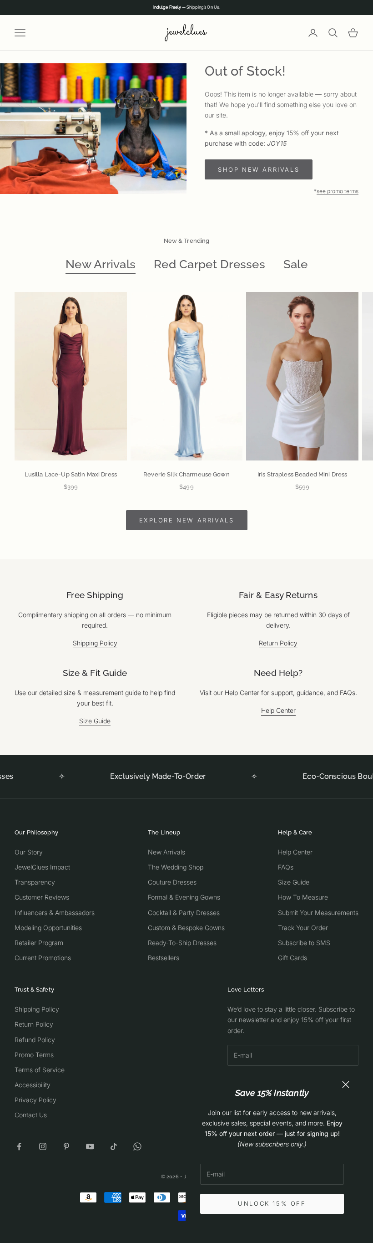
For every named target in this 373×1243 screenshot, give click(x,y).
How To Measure (303, 897)
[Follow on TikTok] (113, 1146)
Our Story (29, 852)
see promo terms (337, 191)
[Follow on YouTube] (90, 1146)
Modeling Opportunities (48, 927)
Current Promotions (43, 958)
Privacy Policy (35, 1100)
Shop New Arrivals (258, 169)
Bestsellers (163, 958)
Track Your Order (303, 927)
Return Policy (278, 643)
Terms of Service (40, 1070)
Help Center (278, 710)
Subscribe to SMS (304, 942)
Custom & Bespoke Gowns (186, 927)
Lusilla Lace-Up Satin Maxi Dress (71, 474)
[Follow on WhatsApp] (137, 1146)
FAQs (285, 867)
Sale (295, 264)
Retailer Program (39, 942)
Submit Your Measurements (318, 912)
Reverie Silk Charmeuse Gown (186, 474)
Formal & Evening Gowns (184, 897)
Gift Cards (292, 958)
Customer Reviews (42, 897)
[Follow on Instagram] (42, 1146)
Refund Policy (35, 1040)
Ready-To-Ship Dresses (182, 942)
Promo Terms (34, 1055)
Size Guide (95, 721)
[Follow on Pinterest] (66, 1146)
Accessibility (32, 1085)
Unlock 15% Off (272, 1203)
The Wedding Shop (175, 867)
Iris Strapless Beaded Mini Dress (302, 474)
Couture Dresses (172, 882)
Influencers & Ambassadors (55, 912)
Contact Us (31, 1115)
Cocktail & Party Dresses (184, 912)
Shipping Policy (95, 643)
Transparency (35, 882)
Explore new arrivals (186, 520)
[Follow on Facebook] (19, 1146)
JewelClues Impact (42, 867)
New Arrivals (101, 264)
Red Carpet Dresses (209, 264)
